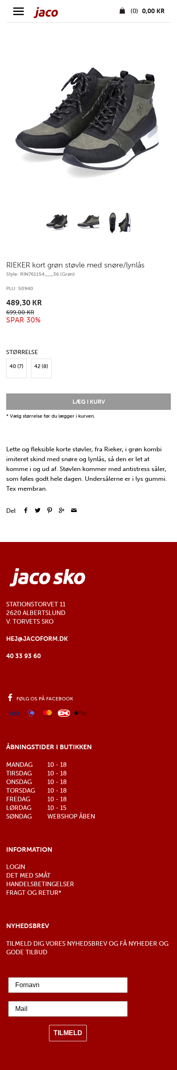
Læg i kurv (88, 401)
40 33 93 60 (23, 656)
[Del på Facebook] (26, 510)
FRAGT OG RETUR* (33, 892)
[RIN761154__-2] (119, 222)
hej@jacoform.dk (37, 638)
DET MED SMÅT (28, 875)
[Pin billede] (50, 510)
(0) (147, 11)
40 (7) (16, 366)
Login (15, 867)
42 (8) (41, 366)
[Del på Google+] (61, 510)
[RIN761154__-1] (88, 222)
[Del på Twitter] (38, 510)
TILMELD (68, 1032)
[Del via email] (74, 510)
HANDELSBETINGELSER (40, 884)
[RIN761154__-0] (88, 125)
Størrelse (22, 352)
